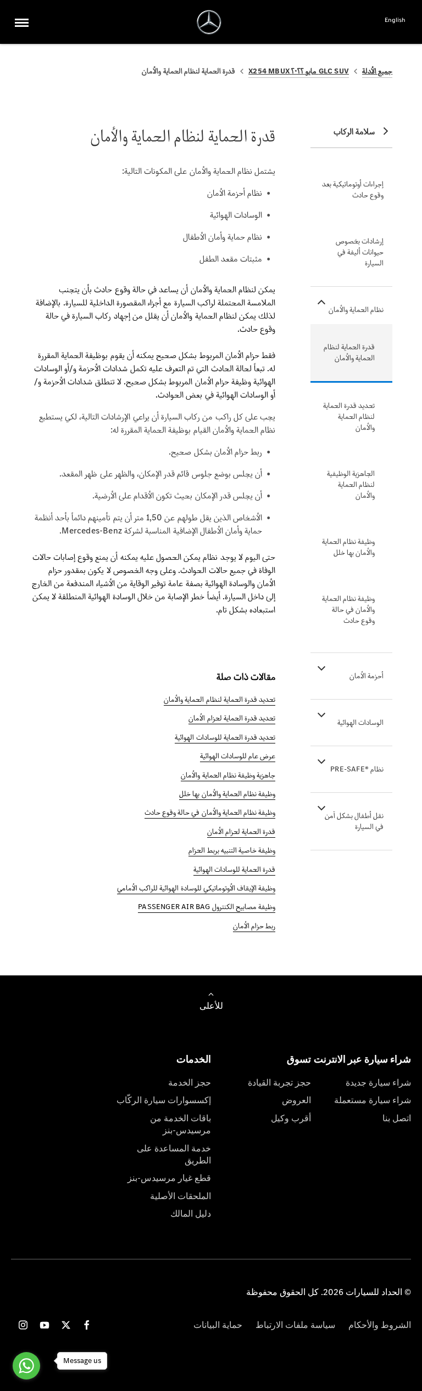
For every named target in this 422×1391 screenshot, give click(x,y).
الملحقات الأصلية (180, 1196)
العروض (296, 1100)
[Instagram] (23, 1325)
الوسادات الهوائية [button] (360, 722)
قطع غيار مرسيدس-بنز (169, 1178)
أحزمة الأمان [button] (366, 676)
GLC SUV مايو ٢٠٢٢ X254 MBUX (298, 71)
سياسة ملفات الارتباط (295, 1325)
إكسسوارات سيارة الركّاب (163, 1100)
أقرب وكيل (291, 1118)
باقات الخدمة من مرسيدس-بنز (180, 1124)
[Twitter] (66, 1325)
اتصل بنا (396, 1118)
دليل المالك (190, 1213)
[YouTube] (44, 1325)
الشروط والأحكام (379, 1325)
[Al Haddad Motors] (209, 22)
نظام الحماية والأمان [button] (356, 309)
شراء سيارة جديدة (378, 1082)
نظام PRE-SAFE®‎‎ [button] (357, 769)
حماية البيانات (217, 1325)
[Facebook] (86, 1325)
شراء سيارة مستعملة (372, 1100)
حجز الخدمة (189, 1082)
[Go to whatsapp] (26, 1365)
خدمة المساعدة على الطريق (174, 1154)
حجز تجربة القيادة (279, 1082)
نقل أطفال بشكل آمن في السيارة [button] (354, 821)
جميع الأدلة (377, 71)
